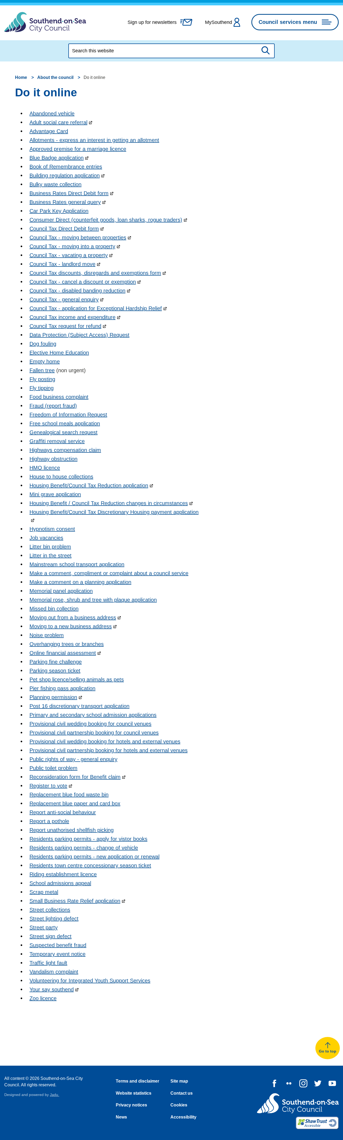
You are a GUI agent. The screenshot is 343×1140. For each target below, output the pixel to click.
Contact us (181, 1093)
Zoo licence (43, 998)
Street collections (49, 910)
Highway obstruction (53, 459)
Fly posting (42, 379)
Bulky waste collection (55, 184)
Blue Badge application (56, 158)
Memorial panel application (61, 591)
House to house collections (61, 477)
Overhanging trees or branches (66, 644)
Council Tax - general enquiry (64, 299)
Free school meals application (64, 423)
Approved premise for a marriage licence (77, 149)
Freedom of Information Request (68, 415)
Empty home (44, 361)
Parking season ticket (54, 671)
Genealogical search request (63, 432)
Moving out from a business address (72, 617)
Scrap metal (43, 892)
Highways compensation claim (65, 450)
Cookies (178, 1105)
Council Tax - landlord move (62, 264)
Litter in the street (50, 555)
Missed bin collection (54, 609)
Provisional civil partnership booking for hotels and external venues (108, 750)
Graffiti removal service (57, 441)
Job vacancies (46, 538)
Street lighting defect (54, 919)
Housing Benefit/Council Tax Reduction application (88, 485)
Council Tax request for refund (65, 326)
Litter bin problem (50, 547)
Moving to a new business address (70, 626)
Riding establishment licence (63, 874)
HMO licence (44, 468)
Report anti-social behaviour (62, 812)
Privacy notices (131, 1105)
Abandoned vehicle (51, 113)
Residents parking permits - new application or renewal (94, 857)
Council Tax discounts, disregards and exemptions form (95, 273)
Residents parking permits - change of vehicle (83, 848)
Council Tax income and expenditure (72, 317)
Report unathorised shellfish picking (71, 830)
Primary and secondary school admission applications (92, 715)
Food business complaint (58, 397)
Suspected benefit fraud (57, 945)
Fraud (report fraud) (53, 406)
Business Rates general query (65, 202)
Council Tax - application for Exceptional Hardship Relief (95, 308)
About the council (55, 77)
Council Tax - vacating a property (68, 255)
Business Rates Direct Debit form (69, 193)
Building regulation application (64, 175)
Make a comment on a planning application (80, 582)
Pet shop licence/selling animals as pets (76, 679)
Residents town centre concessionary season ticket (90, 865)
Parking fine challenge (55, 662)
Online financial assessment (62, 653)
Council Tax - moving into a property (72, 246)
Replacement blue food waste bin (69, 795)
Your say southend (51, 989)
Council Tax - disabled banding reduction (77, 291)
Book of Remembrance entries (65, 167)
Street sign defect (50, 936)
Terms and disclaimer (137, 1081)
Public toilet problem (53, 768)
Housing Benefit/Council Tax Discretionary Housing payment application (114, 512)
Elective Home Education (59, 353)
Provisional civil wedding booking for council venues (90, 724)
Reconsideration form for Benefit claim (75, 777)
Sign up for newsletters (152, 22)
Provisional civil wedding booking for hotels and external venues (104, 741)
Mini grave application (55, 494)
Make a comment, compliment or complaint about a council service (108, 573)
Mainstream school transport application (76, 564)
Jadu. (54, 1094)
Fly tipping (41, 388)
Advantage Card (48, 131)
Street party (43, 927)
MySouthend (218, 22)
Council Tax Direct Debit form (64, 229)
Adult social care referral (58, 122)
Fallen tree (42, 370)
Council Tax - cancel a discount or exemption (82, 282)
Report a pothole (49, 821)
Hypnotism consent (52, 529)
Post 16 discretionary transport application (79, 706)
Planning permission (53, 697)
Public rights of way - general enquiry (73, 759)
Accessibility (183, 1117)
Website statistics (133, 1093)
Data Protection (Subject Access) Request (79, 335)
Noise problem (46, 635)
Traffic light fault (48, 963)
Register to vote (48, 786)
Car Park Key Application (58, 211)
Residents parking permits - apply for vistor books (88, 839)
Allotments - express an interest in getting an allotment (94, 140)
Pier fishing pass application (62, 688)
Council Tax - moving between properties (77, 237)
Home (21, 77)
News (121, 1117)
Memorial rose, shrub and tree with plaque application (93, 600)
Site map (179, 1081)
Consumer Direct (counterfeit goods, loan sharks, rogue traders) (105, 220)
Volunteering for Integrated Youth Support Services (89, 981)
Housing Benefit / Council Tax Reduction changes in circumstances (108, 503)
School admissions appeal (60, 883)
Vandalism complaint (53, 972)
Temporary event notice (57, 954)
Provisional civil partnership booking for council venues (94, 733)
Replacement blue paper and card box (74, 803)
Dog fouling (42, 344)
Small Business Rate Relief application (74, 901)
